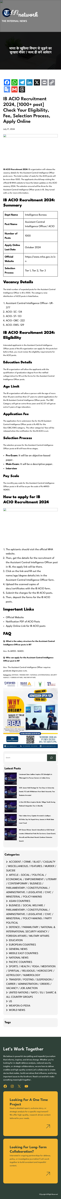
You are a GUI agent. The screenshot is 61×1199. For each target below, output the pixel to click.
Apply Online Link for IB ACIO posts (26, 626)
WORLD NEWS (17, 1010)
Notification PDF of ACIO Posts (23, 621)
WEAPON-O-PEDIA (19, 1006)
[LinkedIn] (29, 82)
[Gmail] (14, 89)
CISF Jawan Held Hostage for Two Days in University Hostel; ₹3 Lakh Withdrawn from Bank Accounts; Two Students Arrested (37, 791)
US (10, 1001)
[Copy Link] (52, 82)
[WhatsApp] (14, 82)
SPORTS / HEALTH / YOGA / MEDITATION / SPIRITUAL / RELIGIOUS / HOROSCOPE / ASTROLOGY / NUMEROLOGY (30, 971)
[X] (37, 82)
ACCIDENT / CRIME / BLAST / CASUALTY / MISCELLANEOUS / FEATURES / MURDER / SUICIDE (31, 866)
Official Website (15, 617)
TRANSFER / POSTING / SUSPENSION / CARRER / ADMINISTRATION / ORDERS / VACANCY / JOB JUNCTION (30, 984)
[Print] (44, 82)
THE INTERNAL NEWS (14, 21)
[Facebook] (7, 82)
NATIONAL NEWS (18, 958)
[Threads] (22, 89)
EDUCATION (16, 940)
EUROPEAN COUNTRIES (22, 945)
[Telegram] (22, 82)
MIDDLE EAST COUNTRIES (23, 953)
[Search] (51, 757)
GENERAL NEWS (18, 949)
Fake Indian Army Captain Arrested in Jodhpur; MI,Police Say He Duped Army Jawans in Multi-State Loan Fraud (36, 819)
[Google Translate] (7, 89)
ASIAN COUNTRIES (19, 901)
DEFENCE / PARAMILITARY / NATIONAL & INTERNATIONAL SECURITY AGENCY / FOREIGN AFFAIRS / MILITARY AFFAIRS (30, 931)
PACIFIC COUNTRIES (20, 962)
